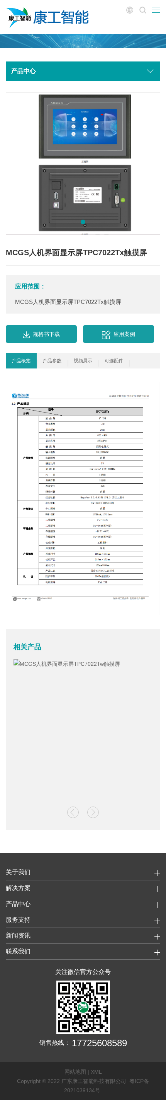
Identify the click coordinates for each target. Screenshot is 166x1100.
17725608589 (99, 1042)
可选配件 (114, 360)
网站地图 (75, 1072)
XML (96, 1072)
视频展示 (83, 360)
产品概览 (21, 360)
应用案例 (124, 334)
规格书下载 (46, 334)
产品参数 (52, 360)
